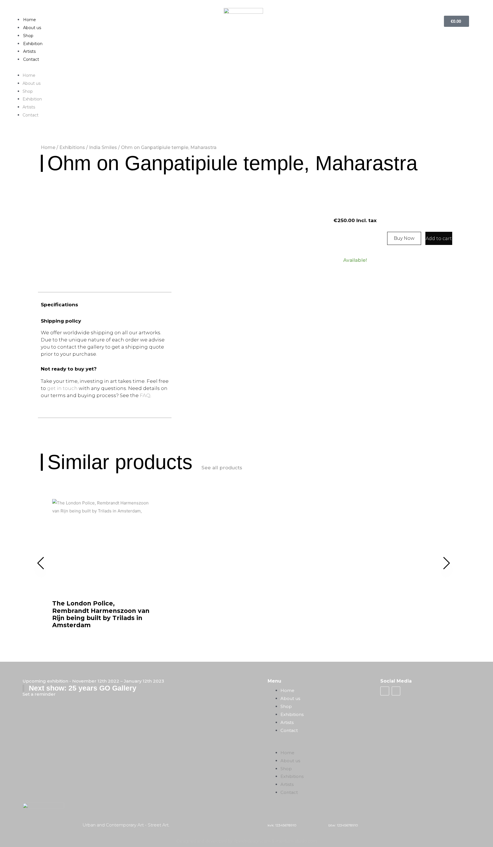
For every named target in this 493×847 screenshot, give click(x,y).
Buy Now (404, 238)
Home (29, 19)
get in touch (62, 388)
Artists (29, 51)
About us (32, 27)
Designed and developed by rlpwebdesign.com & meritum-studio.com (246, 841)
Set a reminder (39, 694)
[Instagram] (396, 691)
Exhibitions (72, 147)
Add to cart (439, 238)
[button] (246, 67)
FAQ (145, 395)
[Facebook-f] (384, 691)
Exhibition (33, 43)
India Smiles (103, 147)
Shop (28, 35)
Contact (31, 59)
